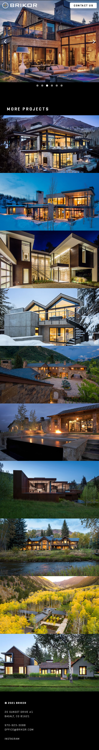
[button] (5, 41)
